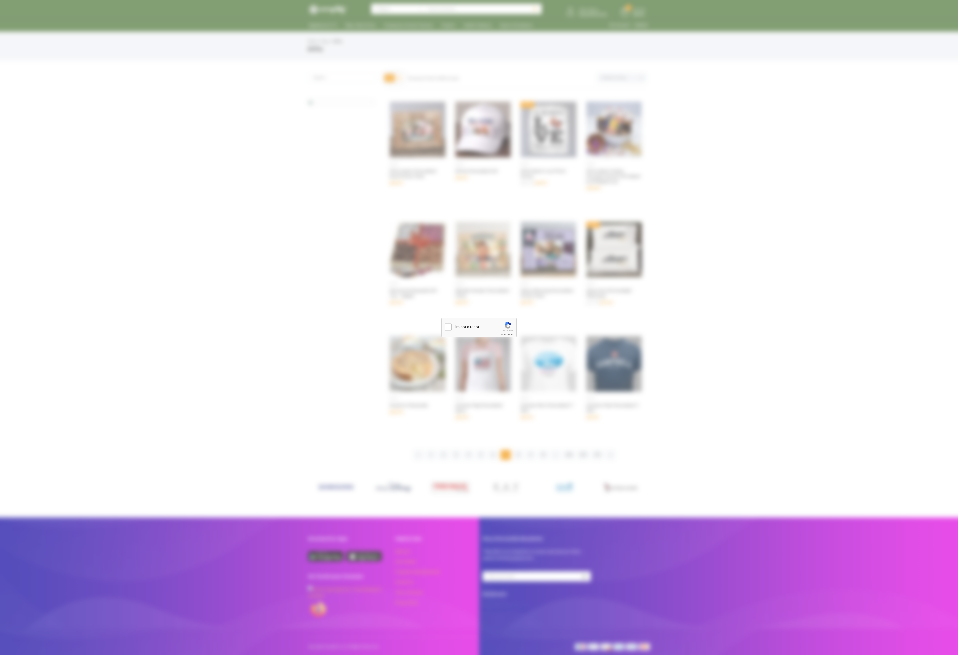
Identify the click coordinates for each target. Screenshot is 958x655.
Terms (510, 334)
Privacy (503, 334)
